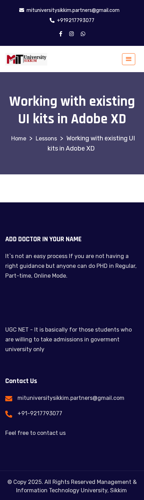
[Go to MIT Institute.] (18, 138)
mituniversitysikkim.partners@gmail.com (70, 398)
